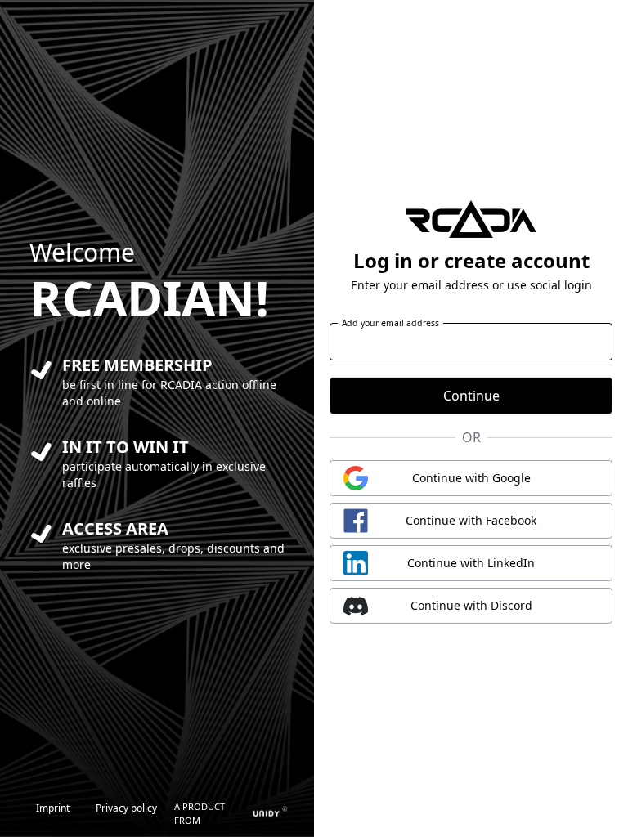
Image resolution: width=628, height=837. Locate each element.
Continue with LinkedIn (471, 563)
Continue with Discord (471, 605)
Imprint (53, 808)
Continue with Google (471, 478)
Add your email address (391, 323)
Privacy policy (126, 808)
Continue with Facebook (471, 520)
